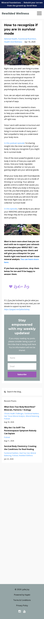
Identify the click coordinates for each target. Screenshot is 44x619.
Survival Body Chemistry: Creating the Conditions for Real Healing (20, 447)
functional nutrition (27, 39)
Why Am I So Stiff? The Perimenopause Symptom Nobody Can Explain (20, 430)
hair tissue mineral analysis (14, 416)
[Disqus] (22, 493)
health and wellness (13, 42)
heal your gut (24, 453)
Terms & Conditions (22, 600)
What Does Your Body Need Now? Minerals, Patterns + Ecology (19, 408)
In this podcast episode (14, 143)
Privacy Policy (22, 605)
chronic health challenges (14, 413)
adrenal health (10, 39)
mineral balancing (32, 416)
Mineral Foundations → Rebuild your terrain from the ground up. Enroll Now (22, 4)
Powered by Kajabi (22, 594)
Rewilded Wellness (15, 13)
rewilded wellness (26, 455)
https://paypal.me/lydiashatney (17, 309)
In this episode (10, 208)
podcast (7, 419)
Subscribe (22, 374)
